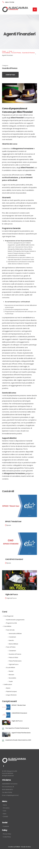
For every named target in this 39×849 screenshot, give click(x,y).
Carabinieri (12, 637)
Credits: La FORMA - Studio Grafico (19, 847)
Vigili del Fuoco (12, 598)
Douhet (11, 671)
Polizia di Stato (13, 657)
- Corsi (4, 811)
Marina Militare (13, 644)
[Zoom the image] (14, 759)
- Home (4, 805)
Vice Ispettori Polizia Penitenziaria (17, 728)
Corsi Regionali (8, 616)
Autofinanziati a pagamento (15, 620)
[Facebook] (3, 766)
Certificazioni (8, 684)
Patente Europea (11, 691)
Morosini (11, 675)
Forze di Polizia (10, 647)
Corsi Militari (7, 626)
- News (4, 814)
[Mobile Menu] (35, 9)
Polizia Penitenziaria (15, 661)
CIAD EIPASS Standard (14, 559)
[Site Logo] (15, 9)
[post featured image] (19, 506)
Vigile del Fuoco (11, 594)
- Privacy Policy (6, 834)
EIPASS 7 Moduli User (13, 521)
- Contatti (5, 816)
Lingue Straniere (11, 695)
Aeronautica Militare (15, 633)
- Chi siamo (5, 808)
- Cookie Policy (6, 837)
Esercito (11, 640)
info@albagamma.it (12, 795)
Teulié (11, 681)
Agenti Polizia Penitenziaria (21, 733)
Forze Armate (10, 630)
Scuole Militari (10, 667)
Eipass (9, 525)
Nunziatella (12, 678)
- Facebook (5, 826)
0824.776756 (8, 792)
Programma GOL (11, 623)
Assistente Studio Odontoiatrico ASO (18, 740)
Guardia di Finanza (9, 68)
